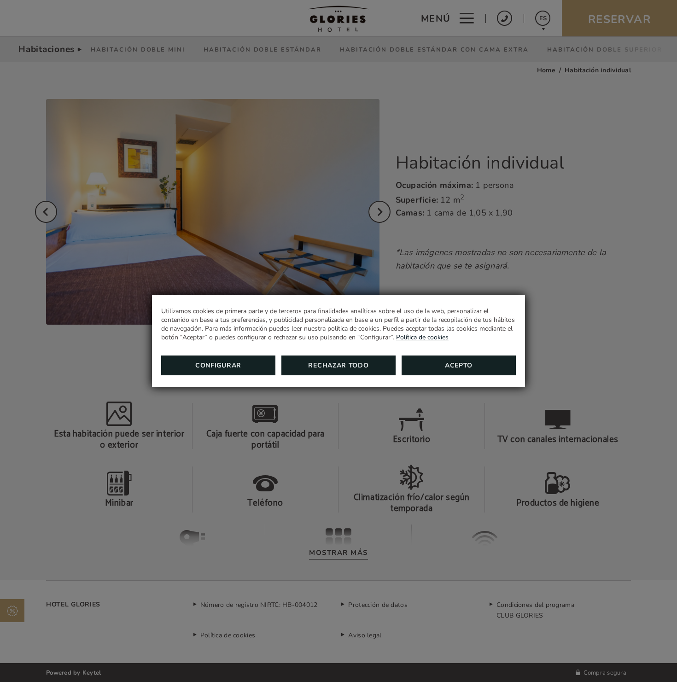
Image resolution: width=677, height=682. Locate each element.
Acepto (459, 365)
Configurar (218, 365)
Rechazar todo (338, 365)
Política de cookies (422, 337)
